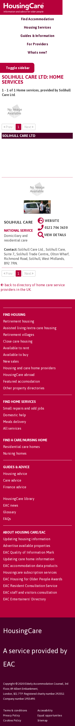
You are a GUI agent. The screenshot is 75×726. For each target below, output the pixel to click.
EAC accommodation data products (30, 566)
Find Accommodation (37, 19)
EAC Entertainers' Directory (24, 599)
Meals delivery (14, 422)
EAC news (10, 505)
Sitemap (43, 720)
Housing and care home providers (29, 368)
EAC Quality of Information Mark (28, 552)
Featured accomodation (21, 381)
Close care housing (18, 341)
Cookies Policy (12, 720)
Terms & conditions (15, 710)
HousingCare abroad (19, 375)
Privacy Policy (11, 715)
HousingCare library (18, 499)
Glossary (9, 512)
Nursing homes (14, 453)
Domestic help (14, 415)
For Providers (37, 44)
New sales (11, 361)
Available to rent (16, 348)
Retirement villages (18, 334)
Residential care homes (21, 447)
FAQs (7, 519)
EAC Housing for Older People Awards (32, 579)
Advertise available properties (26, 546)
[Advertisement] (37, 158)
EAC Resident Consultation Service (30, 586)
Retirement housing (18, 321)
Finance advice (14, 487)
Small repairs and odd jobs (23, 408)
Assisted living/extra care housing (29, 328)
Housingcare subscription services (30, 572)
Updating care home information (28, 559)
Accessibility (45, 710)
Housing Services (37, 27)
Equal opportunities (50, 715)
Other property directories (23, 388)
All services (12, 428)
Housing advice (15, 474)
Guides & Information (37, 36)
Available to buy (15, 355)
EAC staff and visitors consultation (30, 592)
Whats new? (37, 52)
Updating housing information (26, 539)
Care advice (12, 480)
